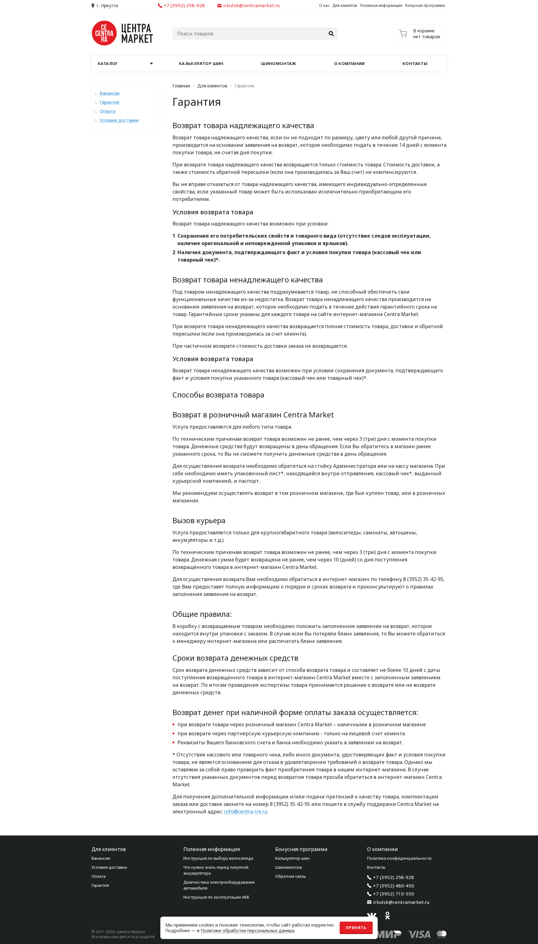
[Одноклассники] (387, 915)
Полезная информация (381, 5)
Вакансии (110, 93)
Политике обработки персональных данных (248, 930)
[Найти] (331, 33)
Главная (181, 86)
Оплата (108, 111)
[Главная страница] (123, 33)
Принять (356, 927)
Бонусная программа (425, 5)
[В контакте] (371, 915)
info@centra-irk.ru (245, 811)
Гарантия (109, 102)
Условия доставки (119, 120)
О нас (324, 5)
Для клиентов (345, 5)
